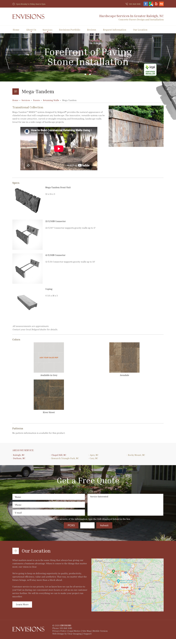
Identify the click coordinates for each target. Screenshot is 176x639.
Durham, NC (19, 458)
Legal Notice (74, 631)
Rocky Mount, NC (136, 455)
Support (87, 633)
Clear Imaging (74, 633)
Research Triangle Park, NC (65, 458)
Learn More (22, 604)
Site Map (86, 631)
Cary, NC (94, 458)
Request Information (114, 29)
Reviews (91, 29)
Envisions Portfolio (69, 29)
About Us (31, 29)
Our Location (140, 29)
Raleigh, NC (19, 455)
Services (47, 29)
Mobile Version (100, 631)
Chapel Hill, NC (58, 455)
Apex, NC (94, 455)
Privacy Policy (59, 631)
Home (16, 29)
